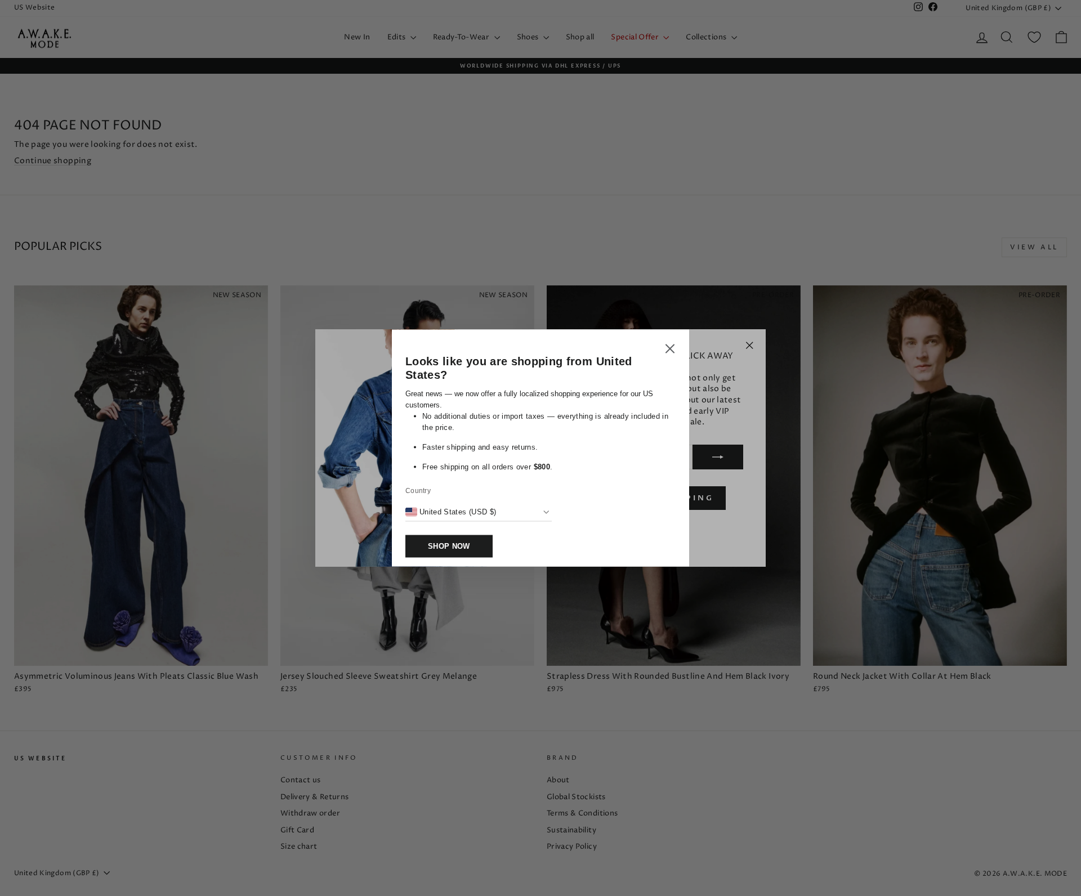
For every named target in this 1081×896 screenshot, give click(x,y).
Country (418, 491)
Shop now (449, 546)
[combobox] (450, 512)
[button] (670, 350)
